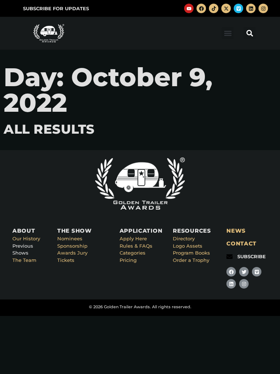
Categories (132, 253)
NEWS (236, 230)
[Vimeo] (238, 8)
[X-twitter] (226, 8)
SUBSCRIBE (251, 256)
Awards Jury (72, 253)
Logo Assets (187, 246)
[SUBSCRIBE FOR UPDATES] (15, 8)
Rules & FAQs (136, 246)
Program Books (191, 253)
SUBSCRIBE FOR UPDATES (56, 8)
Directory (184, 238)
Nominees (69, 238)
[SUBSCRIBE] (229, 256)
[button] (228, 33)
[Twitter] (244, 271)
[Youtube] (189, 8)
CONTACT (241, 243)
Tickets (65, 260)
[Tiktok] (213, 8)
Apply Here (133, 238)
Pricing (128, 260)
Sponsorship (72, 246)
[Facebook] (201, 8)
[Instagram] (263, 8)
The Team (24, 260)
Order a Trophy (191, 260)
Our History (26, 238)
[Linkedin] (251, 8)
